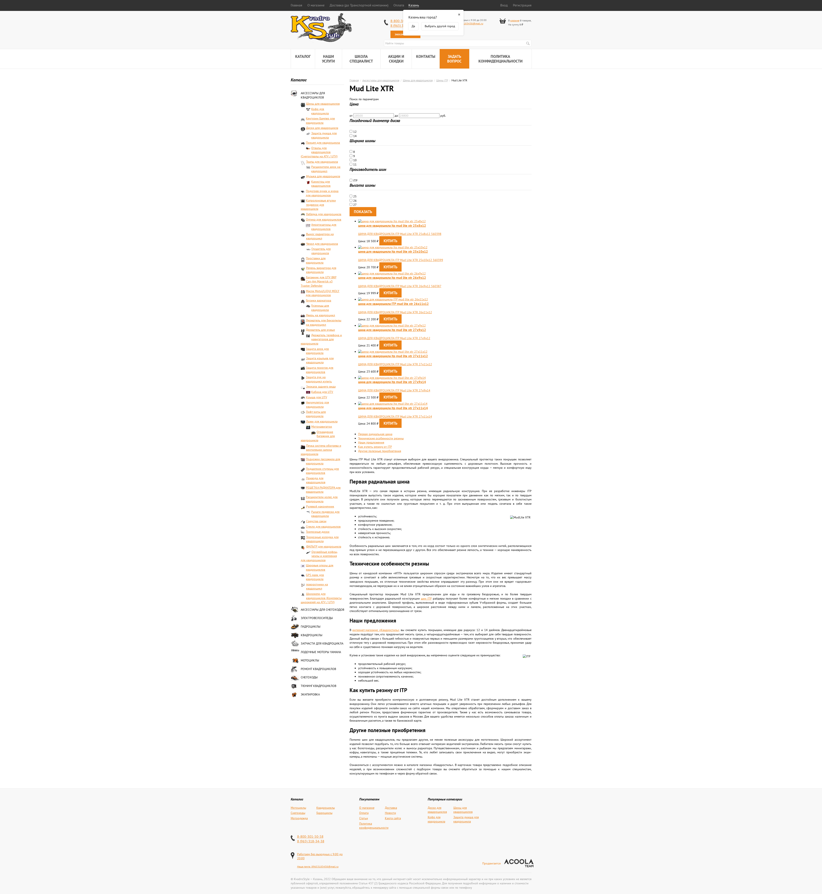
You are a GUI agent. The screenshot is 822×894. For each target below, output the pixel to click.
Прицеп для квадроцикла (323, 143)
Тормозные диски (317, 532)
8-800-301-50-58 (310, 836)
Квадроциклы (311, 635)
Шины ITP (442, 80)
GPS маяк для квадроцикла (315, 577)
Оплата (398, 5)
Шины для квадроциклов (323, 104)
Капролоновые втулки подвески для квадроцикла (318, 205)
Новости (390, 813)
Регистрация (522, 5)
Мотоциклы (310, 660)
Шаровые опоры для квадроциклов (319, 567)
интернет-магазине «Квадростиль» (375, 630)
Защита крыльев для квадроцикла (320, 360)
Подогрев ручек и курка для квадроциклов (322, 193)
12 (354, 132)
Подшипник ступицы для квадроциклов (322, 471)
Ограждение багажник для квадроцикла (318, 436)
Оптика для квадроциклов (323, 219)
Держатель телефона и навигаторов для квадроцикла (321, 339)
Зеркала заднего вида (321, 386)
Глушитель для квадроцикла (321, 251)
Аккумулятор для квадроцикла (317, 404)
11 (354, 164)
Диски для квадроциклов (437, 810)
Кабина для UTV (322, 392)
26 (354, 201)
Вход (504, 5)
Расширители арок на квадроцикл (325, 169)
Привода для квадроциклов (315, 480)
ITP (354, 180)
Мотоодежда (299, 818)
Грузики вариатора (318, 300)
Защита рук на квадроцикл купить (319, 379)
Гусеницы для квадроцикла (320, 308)
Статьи (363, 818)
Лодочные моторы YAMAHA (321, 652)
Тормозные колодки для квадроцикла (322, 539)
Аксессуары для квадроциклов (313, 95)
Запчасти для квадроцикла (322, 643)
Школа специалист (361, 59)
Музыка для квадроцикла (323, 176)
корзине (514, 20)
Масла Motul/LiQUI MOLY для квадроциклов (322, 293)
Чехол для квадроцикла (322, 244)
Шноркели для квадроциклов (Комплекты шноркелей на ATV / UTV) (321, 598)
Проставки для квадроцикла (316, 260)
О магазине (316, 5)
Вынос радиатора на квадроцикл (320, 236)
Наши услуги (328, 59)
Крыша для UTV (316, 397)
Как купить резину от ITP (375, 447)
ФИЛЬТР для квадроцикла (323, 546)
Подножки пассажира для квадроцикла (323, 461)
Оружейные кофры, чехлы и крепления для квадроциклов (319, 556)
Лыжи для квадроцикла (322, 421)
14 (354, 136)
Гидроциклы (310, 626)
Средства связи (316, 521)
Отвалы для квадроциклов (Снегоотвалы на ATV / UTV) (319, 152)
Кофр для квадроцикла (320, 111)
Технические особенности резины (381, 438)
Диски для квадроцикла (322, 128)
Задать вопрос (454, 59)
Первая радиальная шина (375, 434)
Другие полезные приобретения (379, 451)
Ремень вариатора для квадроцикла (321, 270)
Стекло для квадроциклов (323, 526)
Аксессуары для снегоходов (322, 610)
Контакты (425, 56)
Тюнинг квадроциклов (318, 686)
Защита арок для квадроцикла (317, 351)
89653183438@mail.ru (469, 23)
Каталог (303, 56)
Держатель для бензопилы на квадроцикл (323, 322)
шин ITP (426, 598)
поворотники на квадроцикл (317, 586)
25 (354, 196)
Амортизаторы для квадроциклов (323, 227)
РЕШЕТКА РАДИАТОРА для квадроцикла (323, 490)
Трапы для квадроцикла (322, 162)
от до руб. (398, 116)
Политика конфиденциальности (500, 59)
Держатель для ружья (320, 330)
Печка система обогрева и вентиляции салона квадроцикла (321, 450)
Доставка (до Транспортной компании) (359, 5)
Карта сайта (393, 818)
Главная (296, 5)
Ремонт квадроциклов (318, 669)
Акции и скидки (396, 59)
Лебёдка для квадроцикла (323, 214)
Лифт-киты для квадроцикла (316, 414)
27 (354, 205)
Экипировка (310, 694)
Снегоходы (309, 677)
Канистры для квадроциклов (321, 184)
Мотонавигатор (321, 426)
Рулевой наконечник (320, 506)
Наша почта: (304, 866)
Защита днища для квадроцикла (324, 135)
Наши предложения (371, 442)
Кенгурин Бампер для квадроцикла (320, 120)
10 (354, 160)
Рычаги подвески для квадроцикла (325, 514)
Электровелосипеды (317, 618)
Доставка (391, 808)
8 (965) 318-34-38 (310, 841)
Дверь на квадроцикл (320, 315)
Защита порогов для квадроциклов (319, 370)
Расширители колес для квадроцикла (322, 499)
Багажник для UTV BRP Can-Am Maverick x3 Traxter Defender (319, 281)
